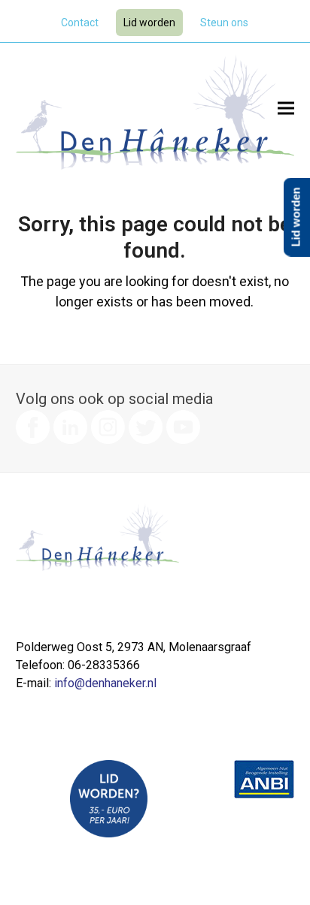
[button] (286, 108)
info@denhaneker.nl (105, 683)
